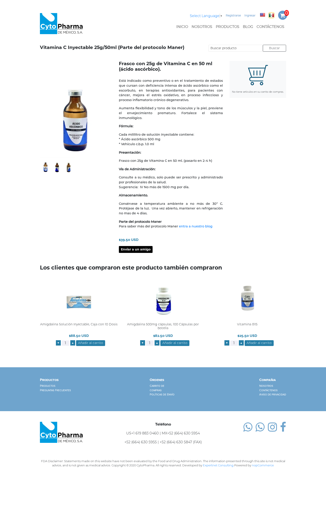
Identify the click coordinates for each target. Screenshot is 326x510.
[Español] (271, 15)
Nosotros (202, 27)
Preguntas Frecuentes (55, 390)
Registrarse (233, 15)
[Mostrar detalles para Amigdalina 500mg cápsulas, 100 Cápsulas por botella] (163, 298)
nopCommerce (263, 465)
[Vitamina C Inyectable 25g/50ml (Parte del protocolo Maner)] (45, 165)
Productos (227, 27)
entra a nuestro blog (195, 226)
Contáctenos (270, 27)
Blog (248, 27)
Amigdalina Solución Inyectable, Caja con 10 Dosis (79, 324)
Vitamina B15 (247, 324)
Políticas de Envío (162, 394)
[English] (262, 15)
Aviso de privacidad (272, 394)
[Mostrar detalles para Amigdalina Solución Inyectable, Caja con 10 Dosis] (78, 298)
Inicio (182, 27)
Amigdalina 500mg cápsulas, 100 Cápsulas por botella (163, 326)
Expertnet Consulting (218, 465)
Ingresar (249, 15)
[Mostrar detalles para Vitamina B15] (247, 298)
